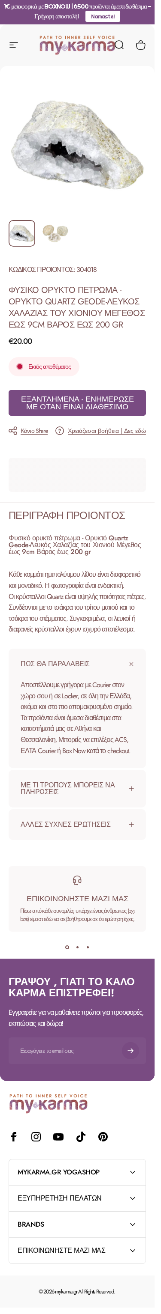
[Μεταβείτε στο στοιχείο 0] (22, 233)
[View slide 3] (87, 947)
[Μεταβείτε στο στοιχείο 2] (55, 233)
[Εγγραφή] (130, 1050)
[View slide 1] (67, 947)
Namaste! (102, 16)
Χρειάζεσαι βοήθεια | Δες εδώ (107, 431)
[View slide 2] (77, 947)
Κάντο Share (34, 430)
